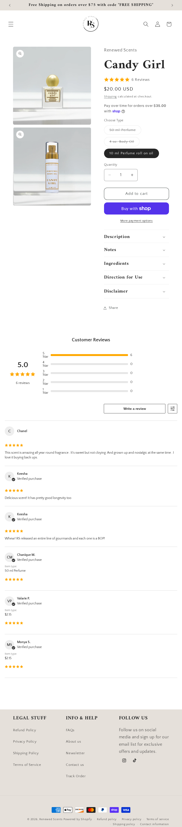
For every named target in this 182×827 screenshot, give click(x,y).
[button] (11, 24)
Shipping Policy (26, 753)
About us (73, 742)
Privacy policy (131, 819)
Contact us (75, 765)
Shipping (110, 96)
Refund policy (107, 819)
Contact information (154, 824)
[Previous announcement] (10, 5)
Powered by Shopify (78, 819)
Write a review (134, 409)
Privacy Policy (24, 742)
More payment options (136, 220)
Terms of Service (27, 765)
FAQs (70, 730)
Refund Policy (24, 730)
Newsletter (75, 753)
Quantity (110, 165)
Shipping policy (124, 824)
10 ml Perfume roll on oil (131, 153)
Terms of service (157, 819)
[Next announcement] (172, 5)
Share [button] (113, 308)
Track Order (76, 776)
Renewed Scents (51, 819)
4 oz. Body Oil (124, 142)
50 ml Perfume (125, 131)
